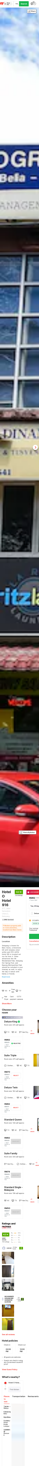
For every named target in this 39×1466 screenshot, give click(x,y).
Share (33, 11)
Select (16, 1075)
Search (24, 4)
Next (35, 447)
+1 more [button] (32, 1032)
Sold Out (15, 1141)
